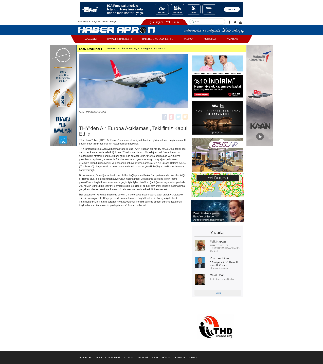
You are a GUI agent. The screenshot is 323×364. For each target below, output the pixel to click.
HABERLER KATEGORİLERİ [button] (156, 39)
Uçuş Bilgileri (156, 22)
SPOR (155, 357)
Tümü (217, 293)
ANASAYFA (91, 39)
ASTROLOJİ (210, 39)
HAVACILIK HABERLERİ (119, 39)
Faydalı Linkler (100, 21)
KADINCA (188, 39)
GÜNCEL (166, 357)
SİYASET (128, 357)
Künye (113, 21)
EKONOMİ (142, 357)
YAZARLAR (232, 39)
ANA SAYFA (85, 357)
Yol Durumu (173, 22)
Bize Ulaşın (84, 21)
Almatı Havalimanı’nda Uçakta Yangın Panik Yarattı (136, 48)
